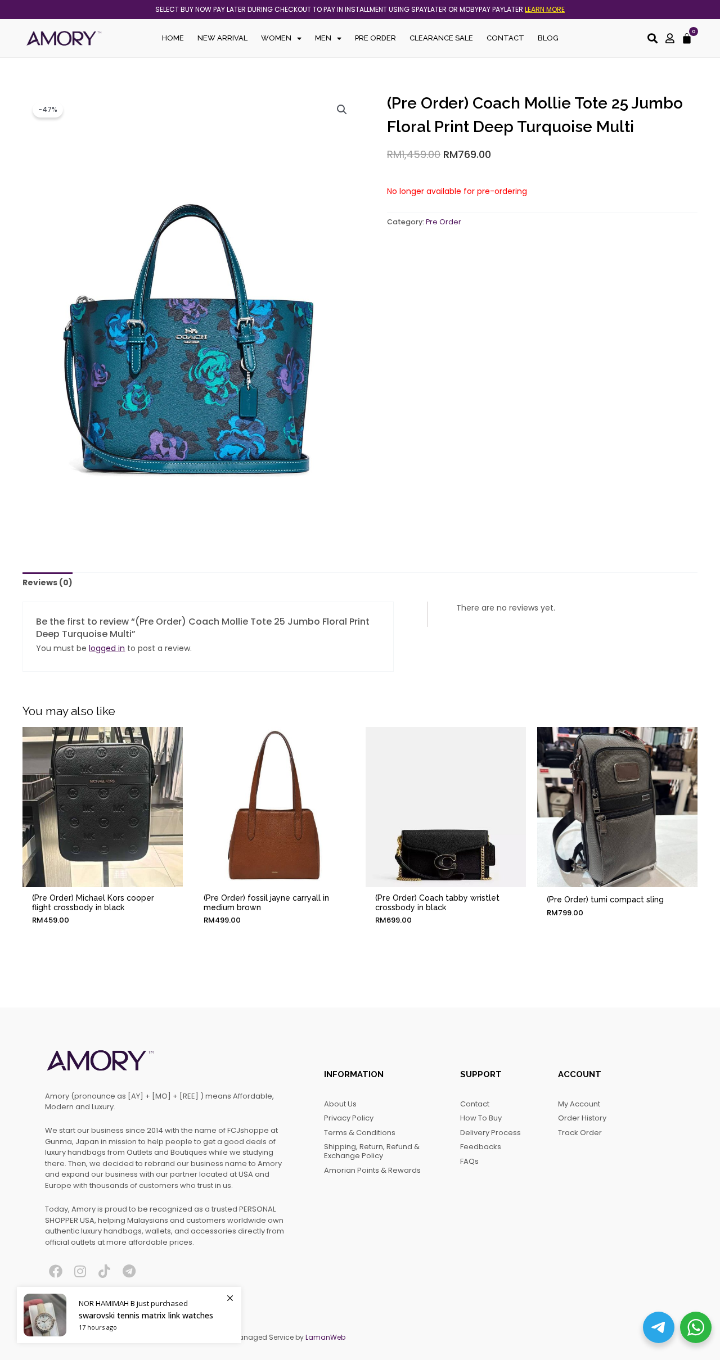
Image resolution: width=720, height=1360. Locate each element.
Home (173, 38)
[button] (342, 110)
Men (323, 38)
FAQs (469, 1161)
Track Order (580, 1132)
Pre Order (375, 38)
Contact (505, 38)
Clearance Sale (441, 38)
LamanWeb (325, 1337)
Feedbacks (480, 1146)
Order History (582, 1118)
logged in (107, 648)
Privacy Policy (349, 1118)
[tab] (47, 583)
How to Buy (481, 1118)
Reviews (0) (47, 582)
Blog (548, 38)
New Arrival (222, 38)
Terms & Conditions (359, 1132)
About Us (340, 1104)
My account (579, 1104)
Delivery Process (490, 1132)
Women (276, 38)
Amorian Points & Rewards (372, 1170)
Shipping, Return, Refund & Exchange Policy (372, 1151)
